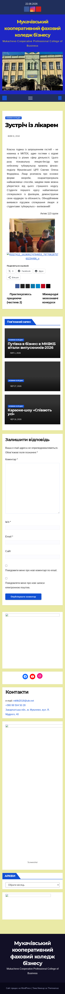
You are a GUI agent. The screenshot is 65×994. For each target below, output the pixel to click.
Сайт (8, 551)
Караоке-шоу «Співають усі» (30, 412)
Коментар (11, 459)
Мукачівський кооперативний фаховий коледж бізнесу (32, 28)
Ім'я (8, 522)
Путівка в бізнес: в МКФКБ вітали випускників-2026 (32, 346)
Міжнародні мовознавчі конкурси (50, 298)
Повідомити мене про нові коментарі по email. (31, 570)
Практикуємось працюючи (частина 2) (19, 298)
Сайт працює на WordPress (18, 988)
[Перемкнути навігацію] (30, 98)
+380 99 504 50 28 (15, 705)
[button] (55, 98)
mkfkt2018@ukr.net (23, 700)
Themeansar (53, 988)
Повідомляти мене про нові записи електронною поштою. (25, 585)
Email (9, 536)
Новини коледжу (13, 118)
